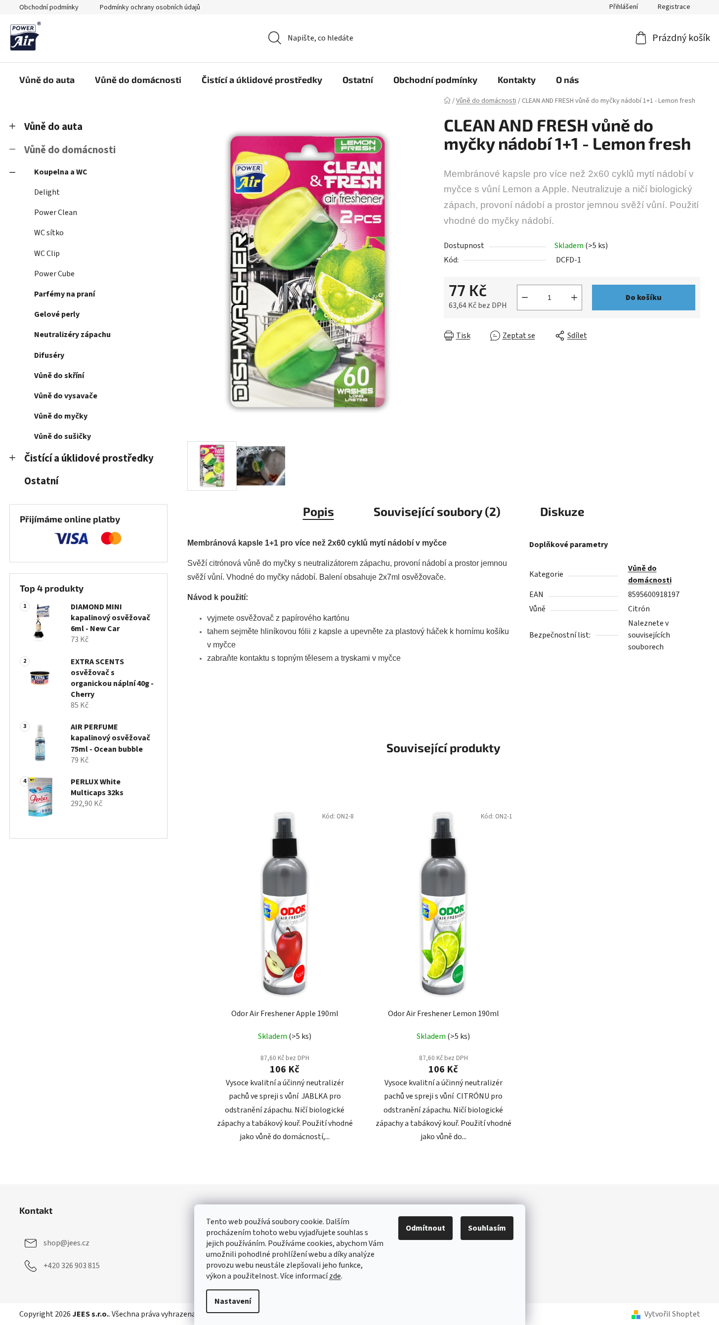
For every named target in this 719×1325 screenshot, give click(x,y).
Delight (47, 192)
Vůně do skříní (59, 375)
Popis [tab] (318, 511)
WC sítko (49, 232)
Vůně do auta (53, 127)
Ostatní (41, 481)
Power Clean (55, 212)
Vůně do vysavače (65, 395)
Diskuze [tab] (562, 511)
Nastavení (232, 1301)
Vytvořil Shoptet (672, 1314)
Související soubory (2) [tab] (437, 511)
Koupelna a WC (60, 172)
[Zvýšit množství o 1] (574, 297)
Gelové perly (57, 314)
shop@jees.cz (66, 1243)
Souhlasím (487, 1228)
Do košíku (644, 297)
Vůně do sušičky (62, 436)
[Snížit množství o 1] (524, 297)
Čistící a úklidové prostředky (89, 458)
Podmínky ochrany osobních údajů (150, 7)
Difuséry (49, 355)
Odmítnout (425, 1228)
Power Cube (54, 273)
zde (335, 1276)
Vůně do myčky (60, 416)
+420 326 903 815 (71, 1265)
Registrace (674, 7)
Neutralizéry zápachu (72, 334)
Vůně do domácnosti (70, 150)
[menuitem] (47, 79)
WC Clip (47, 253)
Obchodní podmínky (49, 7)
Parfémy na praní (64, 294)
